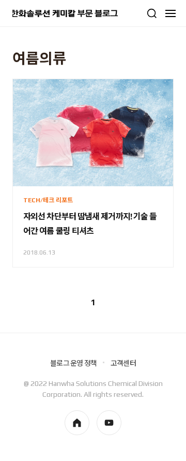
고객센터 (123, 363)
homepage (77, 422)
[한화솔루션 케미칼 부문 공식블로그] (65, 13)
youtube (109, 422)
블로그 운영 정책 (73, 363)
